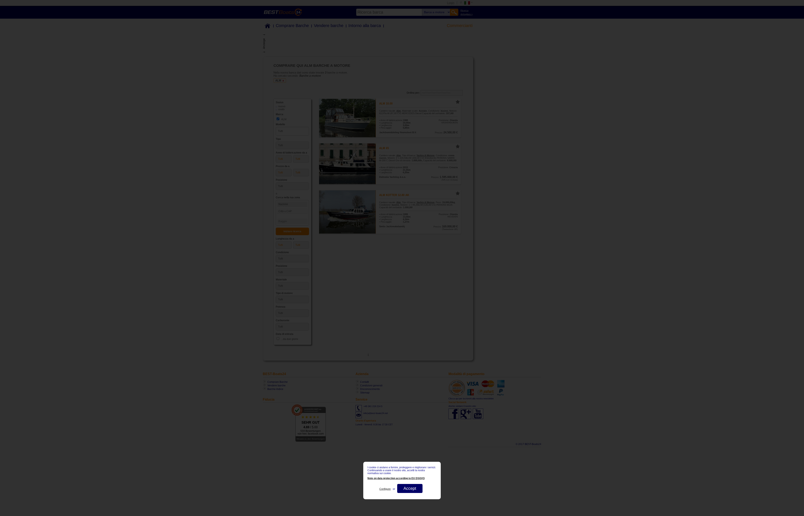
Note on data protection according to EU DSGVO (396, 478)
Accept (409, 488)
